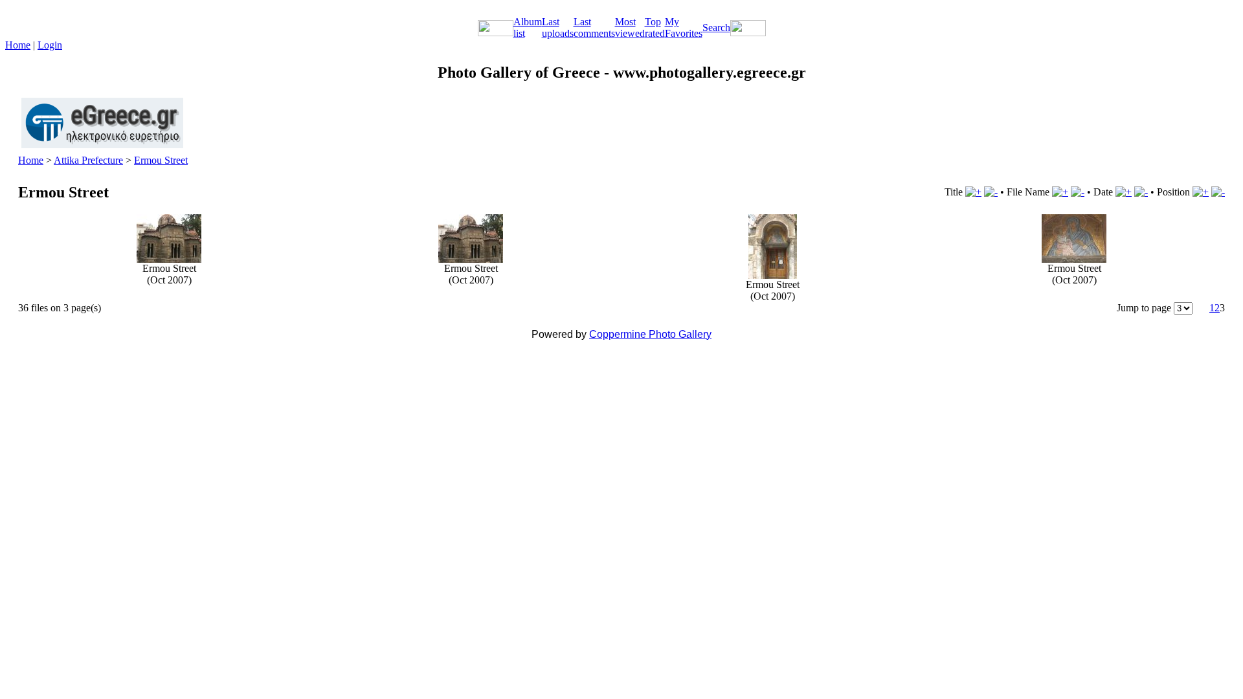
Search (716, 27)
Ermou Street (161, 160)
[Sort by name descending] (1077, 191)
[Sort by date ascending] (1123, 191)
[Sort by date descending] (1141, 191)
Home (17, 44)
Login (50, 44)
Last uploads (558, 27)
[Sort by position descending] (1218, 191)
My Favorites (683, 27)
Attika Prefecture (88, 160)
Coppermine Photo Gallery (650, 334)
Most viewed (630, 27)
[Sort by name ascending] (1060, 191)
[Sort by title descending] (991, 191)
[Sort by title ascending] (973, 191)
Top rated (655, 27)
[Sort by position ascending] (1201, 191)
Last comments (594, 27)
